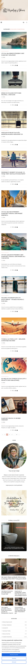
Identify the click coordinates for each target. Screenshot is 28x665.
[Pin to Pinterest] (15, 65)
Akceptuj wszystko (14, 654)
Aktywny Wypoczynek (14, 622)
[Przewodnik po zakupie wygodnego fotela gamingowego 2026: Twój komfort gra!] (21, 602)
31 (16, 434)
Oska (4, 57)
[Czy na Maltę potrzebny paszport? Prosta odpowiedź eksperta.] (14, 198)
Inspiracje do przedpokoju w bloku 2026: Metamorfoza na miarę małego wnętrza (21, 593)
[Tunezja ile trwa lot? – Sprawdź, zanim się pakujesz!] (14, 326)
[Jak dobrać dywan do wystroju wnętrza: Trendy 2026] (7, 585)
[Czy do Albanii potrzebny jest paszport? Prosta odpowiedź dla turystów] (14, 241)
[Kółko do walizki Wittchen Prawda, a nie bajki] (14, 80)
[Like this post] (10, 65)
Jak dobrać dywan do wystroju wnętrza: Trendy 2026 (7, 593)
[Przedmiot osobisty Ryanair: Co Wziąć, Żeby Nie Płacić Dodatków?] (14, 159)
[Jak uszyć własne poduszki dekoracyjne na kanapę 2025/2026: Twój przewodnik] (14, 567)
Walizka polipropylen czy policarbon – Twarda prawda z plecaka (12, 299)
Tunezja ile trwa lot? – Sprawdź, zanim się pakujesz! (13, 339)
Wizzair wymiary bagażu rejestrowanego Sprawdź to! (12, 133)
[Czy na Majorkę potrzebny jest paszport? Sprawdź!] (14, 40)
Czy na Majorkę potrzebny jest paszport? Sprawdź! (12, 54)
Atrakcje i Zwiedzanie (14, 625)
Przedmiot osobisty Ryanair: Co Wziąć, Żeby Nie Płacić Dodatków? (13, 173)
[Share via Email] (17, 65)
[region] (14, 651)
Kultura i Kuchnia (14, 633)
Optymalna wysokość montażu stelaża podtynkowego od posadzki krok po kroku (14, 548)
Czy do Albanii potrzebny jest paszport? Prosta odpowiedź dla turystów (13, 256)
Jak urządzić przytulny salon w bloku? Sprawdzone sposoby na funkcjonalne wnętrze (7, 610)
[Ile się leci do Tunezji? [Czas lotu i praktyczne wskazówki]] (14, 365)
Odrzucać (14, 662)
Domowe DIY (14, 628)
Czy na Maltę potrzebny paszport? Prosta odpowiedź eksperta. (11, 213)
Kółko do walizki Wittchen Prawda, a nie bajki (11, 93)
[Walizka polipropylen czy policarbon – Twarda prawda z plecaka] (14, 284)
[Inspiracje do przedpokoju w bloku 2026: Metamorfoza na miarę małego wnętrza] (21, 585)
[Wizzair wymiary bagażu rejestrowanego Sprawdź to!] (14, 119)
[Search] (26, 22)
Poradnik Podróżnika (14, 636)
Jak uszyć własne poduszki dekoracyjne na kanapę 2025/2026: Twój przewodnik (13, 578)
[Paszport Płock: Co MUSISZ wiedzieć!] (14, 405)
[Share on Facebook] (12, 65)
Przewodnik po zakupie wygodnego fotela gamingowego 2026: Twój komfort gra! (20, 610)
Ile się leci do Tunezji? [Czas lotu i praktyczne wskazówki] (13, 379)
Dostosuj (14, 658)
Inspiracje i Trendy (14, 630)
